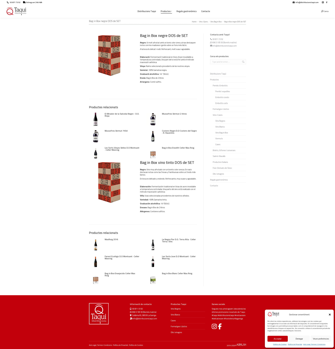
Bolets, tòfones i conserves (224, 150)
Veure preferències (321, 339)
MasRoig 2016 (111, 239)
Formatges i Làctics (221, 109)
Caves (217, 144)
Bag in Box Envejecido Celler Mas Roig (120, 274)
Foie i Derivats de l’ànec (222, 168)
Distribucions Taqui (218, 73)
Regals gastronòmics (219, 179)
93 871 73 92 (15, 2)
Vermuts (219, 138)
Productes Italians (220, 162)
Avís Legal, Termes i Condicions (314, 344)
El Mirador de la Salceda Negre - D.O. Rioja (122, 115)
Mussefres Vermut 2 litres (174, 114)
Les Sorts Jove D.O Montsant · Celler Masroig (179, 257)
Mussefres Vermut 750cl (116, 131)
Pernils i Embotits (220, 85)
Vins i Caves (217, 115)
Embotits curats (222, 97)
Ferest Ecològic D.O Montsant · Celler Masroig (122, 257)
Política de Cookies (280, 344)
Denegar (299, 339)
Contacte (214, 185)
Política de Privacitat (295, 344)
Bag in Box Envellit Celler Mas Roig (178, 148)
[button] (329, 314)
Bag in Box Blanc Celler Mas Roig (177, 273)
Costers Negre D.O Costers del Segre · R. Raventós (179, 132)
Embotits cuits (221, 103)
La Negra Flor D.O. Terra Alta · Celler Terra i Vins (179, 240)
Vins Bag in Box (221, 132)
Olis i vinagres (218, 173)
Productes (214, 79)
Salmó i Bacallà (219, 156)
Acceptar (277, 339)
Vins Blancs (220, 126)
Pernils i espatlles (222, 91)
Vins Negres (220, 120)
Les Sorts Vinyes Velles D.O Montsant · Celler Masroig (122, 149)
